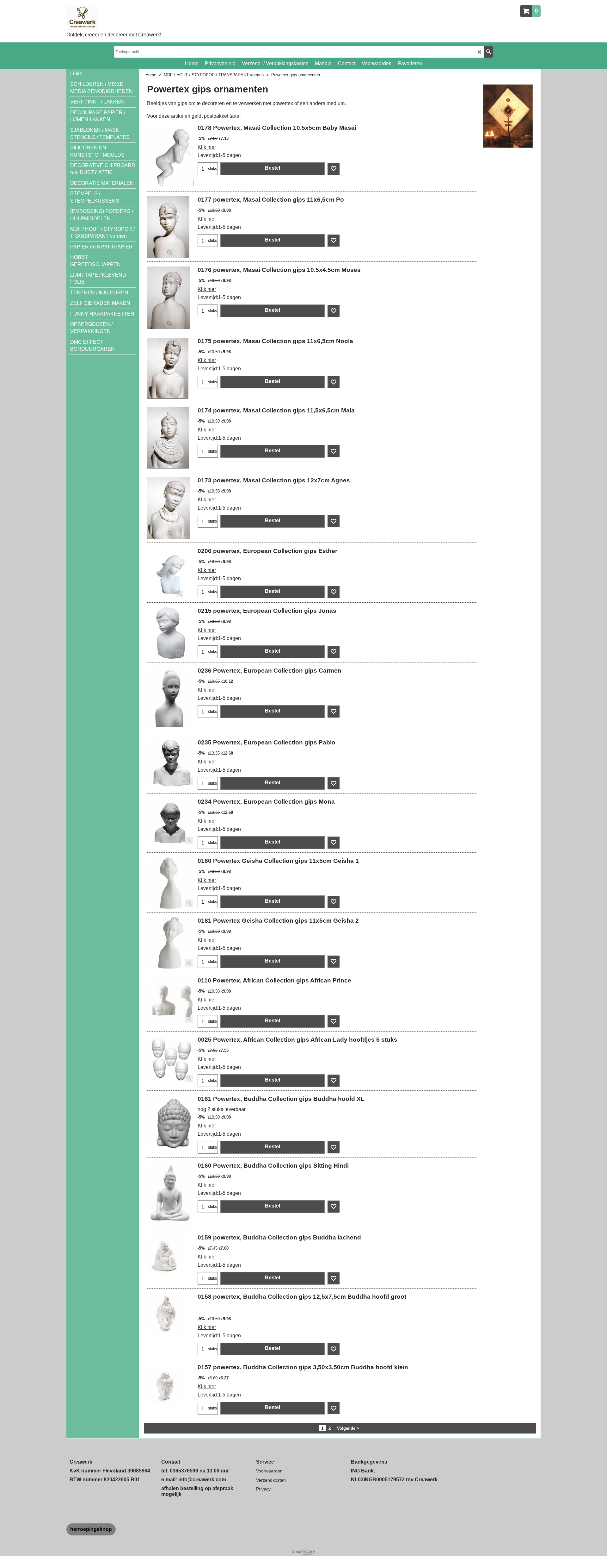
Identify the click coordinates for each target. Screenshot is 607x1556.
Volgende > (348, 1428)
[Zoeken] (488, 52)
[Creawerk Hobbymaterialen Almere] (113, 17)
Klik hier (207, 147)
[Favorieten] (334, 169)
